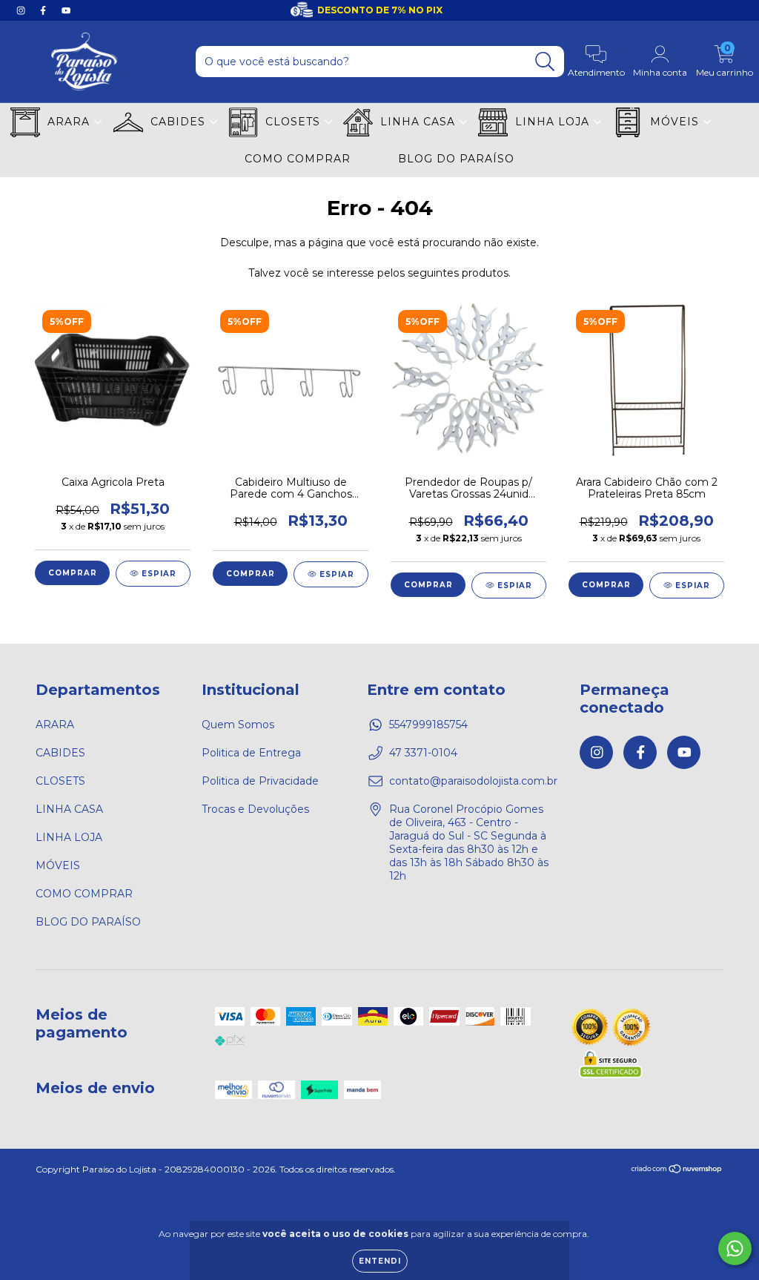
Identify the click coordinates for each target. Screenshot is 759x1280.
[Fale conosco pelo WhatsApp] (735, 1248)
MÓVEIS (676, 121)
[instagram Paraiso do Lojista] (22, 10)
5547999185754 (428, 724)
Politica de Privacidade (260, 781)
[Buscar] (545, 61)
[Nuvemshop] (677, 1170)
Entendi (380, 1261)
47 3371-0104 (423, 752)
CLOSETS (294, 121)
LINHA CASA (419, 121)
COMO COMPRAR (298, 158)
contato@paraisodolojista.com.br (473, 781)
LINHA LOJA (554, 121)
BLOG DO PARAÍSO (456, 158)
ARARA (70, 121)
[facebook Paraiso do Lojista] (44, 10)
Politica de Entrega (251, 752)
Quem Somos (238, 724)
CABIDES (179, 121)
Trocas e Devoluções (255, 809)
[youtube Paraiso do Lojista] (66, 10)
